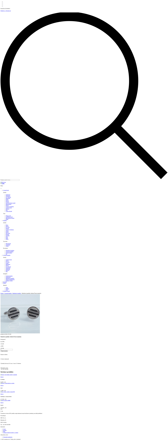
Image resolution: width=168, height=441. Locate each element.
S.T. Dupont (8, 197)
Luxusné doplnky (6, 255)
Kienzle (7, 234)
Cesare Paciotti (9, 211)
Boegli (7, 232)
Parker (7, 199)
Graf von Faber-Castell (10, 203)
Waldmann (8, 194)
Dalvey (7, 205)
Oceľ (7, 289)
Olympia (7, 235)
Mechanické (8, 243)
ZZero (7, 239)
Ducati (7, 200)
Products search (4, 180)
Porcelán (5, 281)
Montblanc (8, 198)
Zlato (7, 287)
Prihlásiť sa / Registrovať (6, 10)
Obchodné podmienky (7, 437)
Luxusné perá (6, 190)
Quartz (7, 246)
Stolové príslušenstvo (10, 279)
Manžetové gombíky (17, 293)
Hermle (7, 228)
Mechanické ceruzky (10, 218)
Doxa (7, 225)
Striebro (7, 288)
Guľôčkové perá (9, 217)
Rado (7, 238)
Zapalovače (8, 277)
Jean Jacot (8, 233)
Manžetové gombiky (10, 278)
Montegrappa (8, 204)
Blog (4, 431)
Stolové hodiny (9, 252)
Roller (7, 219)
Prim (7, 236)
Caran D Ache (9, 207)
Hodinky (5, 220)
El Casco (8, 227)
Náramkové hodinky (10, 250)
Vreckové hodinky (9, 251)
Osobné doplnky (9, 276)
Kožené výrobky (9, 280)
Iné (6, 254)
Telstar (7, 230)
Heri (7, 210)
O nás (4, 429)
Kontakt (4, 430)
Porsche (7, 201)
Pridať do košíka (4, 351)
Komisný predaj (6, 291)
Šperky (4, 283)
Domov (2, 293)
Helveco (7, 208)
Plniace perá (8, 215)
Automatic (8, 244)
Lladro (7, 263)
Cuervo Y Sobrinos (10, 206)
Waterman (8, 195)
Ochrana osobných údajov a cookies (10, 432)
